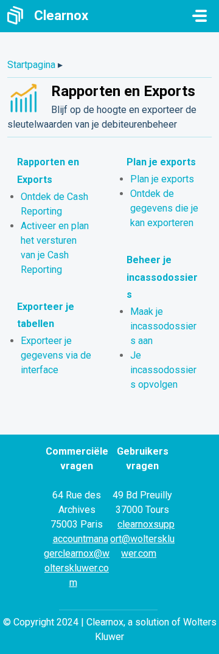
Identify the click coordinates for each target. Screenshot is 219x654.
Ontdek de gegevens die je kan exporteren (164, 208)
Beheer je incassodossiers (162, 277)
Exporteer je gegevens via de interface (56, 355)
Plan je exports (161, 162)
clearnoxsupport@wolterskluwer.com (142, 538)
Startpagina (31, 65)
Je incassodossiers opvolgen (163, 369)
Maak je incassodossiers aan (163, 326)
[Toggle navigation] (199, 16)
